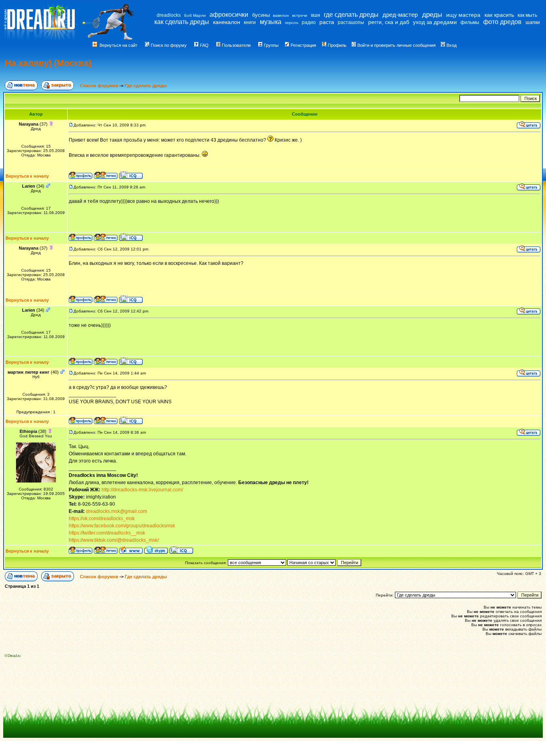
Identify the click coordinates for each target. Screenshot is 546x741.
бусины (261, 15)
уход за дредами (435, 22)
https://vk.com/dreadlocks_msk (102, 518)
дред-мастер (400, 14)
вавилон (281, 15)
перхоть (292, 23)
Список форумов (100, 85)
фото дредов (502, 21)
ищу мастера (463, 15)
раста (326, 22)
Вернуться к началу (27, 176)
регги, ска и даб (388, 22)
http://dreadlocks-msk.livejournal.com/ (142, 490)
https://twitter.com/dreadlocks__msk (107, 533)
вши (315, 15)
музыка (270, 21)
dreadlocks (169, 15)
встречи (299, 15)
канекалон (226, 22)
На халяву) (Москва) (48, 63)
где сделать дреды (351, 14)
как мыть (527, 15)
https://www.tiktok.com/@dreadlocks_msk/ (114, 540)
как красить (499, 15)
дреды (432, 14)
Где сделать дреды (146, 85)
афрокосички (228, 14)
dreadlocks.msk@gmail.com (116, 511)
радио (309, 22)
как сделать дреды (181, 21)
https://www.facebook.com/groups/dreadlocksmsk (122, 526)
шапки (533, 22)
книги (250, 22)
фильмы (469, 22)
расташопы (351, 22)
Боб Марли (195, 15)
